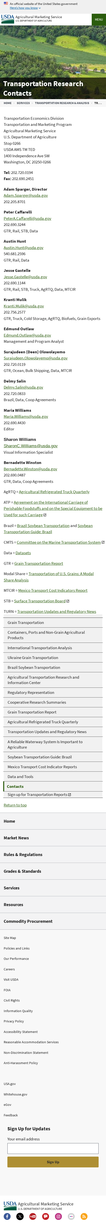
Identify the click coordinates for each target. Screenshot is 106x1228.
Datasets (23, 552)
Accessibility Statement (21, 1032)
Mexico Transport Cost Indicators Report (53, 590)
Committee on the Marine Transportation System (59, 542)
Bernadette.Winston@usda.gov (30, 469)
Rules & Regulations (23, 854)
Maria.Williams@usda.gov (26, 416)
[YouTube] (32, 1216)
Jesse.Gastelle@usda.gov (25, 276)
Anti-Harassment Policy (21, 1063)
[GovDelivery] (45, 1216)
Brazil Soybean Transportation (43, 525)
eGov (7, 1104)
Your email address (23, 1139)
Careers (9, 969)
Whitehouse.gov (15, 1094)
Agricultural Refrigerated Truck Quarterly (54, 491)
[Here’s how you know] (53, 6)
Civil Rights (12, 1000)
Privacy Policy (14, 1021)
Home (8, 103)
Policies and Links (17, 948)
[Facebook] (7, 1216)
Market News (16, 838)
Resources (13, 904)
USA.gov (10, 1084)
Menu (99, 19)
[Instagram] (58, 1216)
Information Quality (18, 1011)
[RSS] (84, 1216)
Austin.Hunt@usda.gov (23, 247)
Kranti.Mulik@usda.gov (24, 306)
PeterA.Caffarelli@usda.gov (27, 218)
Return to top (15, 805)
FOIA (7, 990)
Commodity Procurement (28, 921)
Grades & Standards (22, 871)
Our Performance (16, 958)
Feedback (11, 1115)
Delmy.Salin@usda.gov (23, 387)
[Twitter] (20, 1216)
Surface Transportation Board (40, 601)
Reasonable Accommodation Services (31, 1042)
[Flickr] (71, 1216)
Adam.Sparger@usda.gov (26, 195)
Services (23, 103)
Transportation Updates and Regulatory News (56, 611)
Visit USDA (11, 979)
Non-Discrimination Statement (26, 1052)
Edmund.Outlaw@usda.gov (27, 335)
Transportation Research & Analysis (62, 103)
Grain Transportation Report (38, 563)
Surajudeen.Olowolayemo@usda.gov (36, 358)
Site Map (10, 938)
